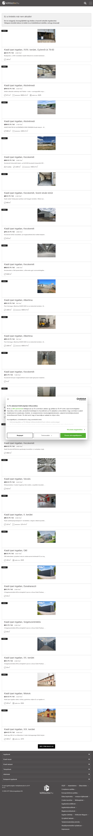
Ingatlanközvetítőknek (69, 804)
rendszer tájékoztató (81, 796)
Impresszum (65, 829)
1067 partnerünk (17, 408)
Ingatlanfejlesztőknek (68, 807)
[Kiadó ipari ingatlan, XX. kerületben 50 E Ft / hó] (46, 646)
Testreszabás (45, 435)
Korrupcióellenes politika (70, 793)
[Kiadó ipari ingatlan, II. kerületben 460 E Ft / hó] (46, 503)
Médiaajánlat (79, 800)
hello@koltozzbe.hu (21, 785)
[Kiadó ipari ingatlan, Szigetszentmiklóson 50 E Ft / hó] (46, 610)
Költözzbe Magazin (81, 814)
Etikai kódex (83, 785)
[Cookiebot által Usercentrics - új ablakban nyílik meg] (78, 399)
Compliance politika (68, 789)
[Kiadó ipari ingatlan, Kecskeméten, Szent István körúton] (46, 181)
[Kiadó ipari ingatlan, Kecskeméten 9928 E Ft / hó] (46, 253)
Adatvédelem (72, 785)
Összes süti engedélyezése (73, 435)
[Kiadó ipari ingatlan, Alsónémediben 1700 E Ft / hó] (46, 74)
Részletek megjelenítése (74, 429)
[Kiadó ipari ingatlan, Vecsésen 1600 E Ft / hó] (46, 467)
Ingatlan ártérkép (67, 814)
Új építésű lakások (67, 818)
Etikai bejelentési (67, 796)
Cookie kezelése (67, 800)
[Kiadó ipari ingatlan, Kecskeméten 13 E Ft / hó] (46, 396)
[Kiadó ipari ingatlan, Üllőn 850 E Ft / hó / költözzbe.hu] (46, 539)
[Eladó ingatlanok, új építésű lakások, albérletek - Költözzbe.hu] (46, 789)
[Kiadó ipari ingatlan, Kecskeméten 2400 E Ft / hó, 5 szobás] (46, 145)
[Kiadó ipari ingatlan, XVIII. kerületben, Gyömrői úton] (46, 38)
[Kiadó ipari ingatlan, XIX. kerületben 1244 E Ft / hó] (46, 718)
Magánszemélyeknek (68, 811)
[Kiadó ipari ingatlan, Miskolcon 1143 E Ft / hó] (46, 682)
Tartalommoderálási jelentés (71, 822)
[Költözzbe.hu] (10, 3)
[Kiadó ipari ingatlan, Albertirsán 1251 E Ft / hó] (46, 288)
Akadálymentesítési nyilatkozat (71, 825)
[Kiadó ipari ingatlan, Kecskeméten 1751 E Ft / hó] (46, 217)
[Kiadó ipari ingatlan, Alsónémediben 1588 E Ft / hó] (46, 110)
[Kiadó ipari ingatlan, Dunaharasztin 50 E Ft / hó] (46, 575)
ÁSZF (63, 785)
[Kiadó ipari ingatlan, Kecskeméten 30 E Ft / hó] (46, 360)
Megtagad (20, 435)
